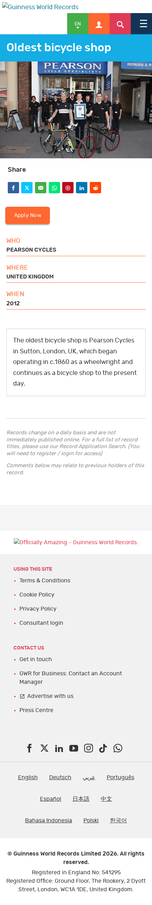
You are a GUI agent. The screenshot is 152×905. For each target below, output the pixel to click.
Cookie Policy (36, 595)
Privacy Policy (38, 609)
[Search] (120, 23)
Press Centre (36, 710)
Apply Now (27, 215)
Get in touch (35, 659)
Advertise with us (50, 696)
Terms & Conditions (44, 580)
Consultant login (41, 623)
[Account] (99, 23)
